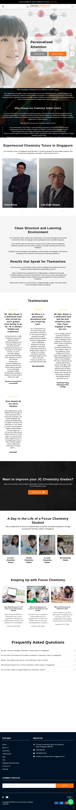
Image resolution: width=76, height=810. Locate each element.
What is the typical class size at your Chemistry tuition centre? (24, 660)
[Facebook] (2, 797)
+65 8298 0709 (41, 753)
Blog (3, 757)
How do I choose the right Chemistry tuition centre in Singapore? (25, 651)
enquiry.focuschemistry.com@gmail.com (50, 756)
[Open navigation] (7, 6)
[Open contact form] (71, 802)
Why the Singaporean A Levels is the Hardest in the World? (38, 608)
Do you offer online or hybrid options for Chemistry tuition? (23, 670)
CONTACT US (36, 492)
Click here (53, 2)
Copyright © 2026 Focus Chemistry (14, 802)
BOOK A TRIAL (57, 54)
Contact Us (6, 766)
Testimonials (6, 754)
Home (4, 745)
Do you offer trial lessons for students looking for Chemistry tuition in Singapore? (31, 655)
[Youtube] (7, 797)
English (69, 797)
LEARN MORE (39, 54)
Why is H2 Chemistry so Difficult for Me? (62, 608)
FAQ (3, 760)
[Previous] (72, 48)
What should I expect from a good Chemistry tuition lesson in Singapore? (28, 665)
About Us (5, 748)
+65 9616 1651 (40, 750)
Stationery (6, 751)
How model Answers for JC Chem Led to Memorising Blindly (13, 608)
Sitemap (5, 769)
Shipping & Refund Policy (10, 763)
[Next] (72, 54)
